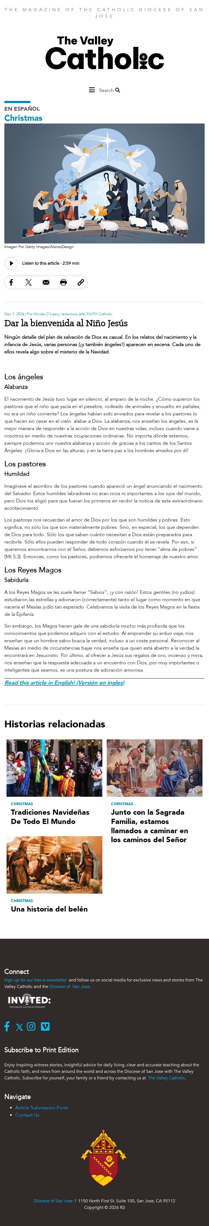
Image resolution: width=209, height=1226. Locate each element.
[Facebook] (8, 1027)
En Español (22, 109)
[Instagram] (32, 1027)
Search (107, 90)
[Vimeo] (46, 1027)
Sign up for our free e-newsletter (36, 980)
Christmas (23, 118)
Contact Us (27, 1115)
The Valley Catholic (166, 1078)
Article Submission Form (41, 1107)
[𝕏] (21, 1027)
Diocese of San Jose (70, 987)
